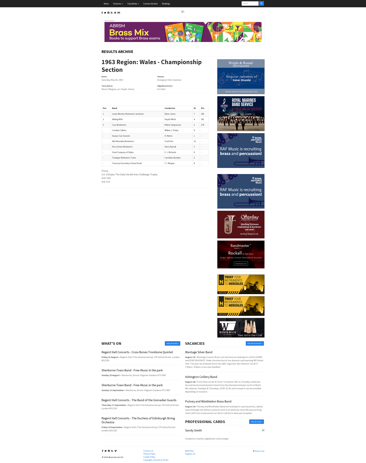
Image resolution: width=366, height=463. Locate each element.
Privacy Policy (149, 453)
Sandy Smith (193, 430)
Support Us (190, 453)
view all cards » (256, 421)
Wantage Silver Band (198, 352)
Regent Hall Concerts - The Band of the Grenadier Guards (139, 400)
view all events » (172, 343)
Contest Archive (150, 3)
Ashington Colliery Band (201, 377)
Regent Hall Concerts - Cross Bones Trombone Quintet (137, 352)
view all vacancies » (254, 343)
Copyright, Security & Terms (155, 460)
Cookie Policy (149, 457)
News (106, 3)
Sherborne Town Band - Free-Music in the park (132, 370)
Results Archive (117, 51)
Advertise (189, 450)
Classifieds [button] (132, 3)
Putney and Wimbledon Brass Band (208, 401)
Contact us (148, 450)
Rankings (166, 3)
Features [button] (117, 3)
